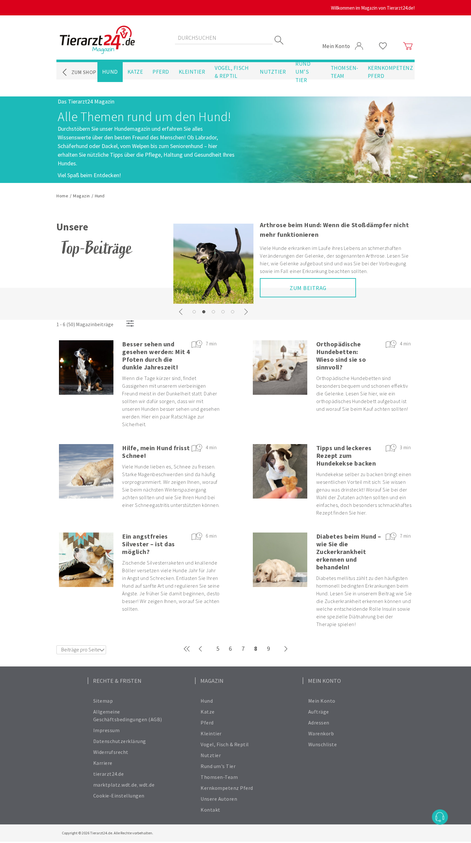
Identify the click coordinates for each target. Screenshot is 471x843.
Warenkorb (321, 733)
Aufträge (318, 711)
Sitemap (103, 701)
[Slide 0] (194, 311)
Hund (110, 71)
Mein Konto (321, 701)
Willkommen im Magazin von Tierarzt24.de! (373, 8)
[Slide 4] (232, 311)
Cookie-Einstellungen (119, 795)
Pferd (161, 71)
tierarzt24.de (108, 774)
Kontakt (210, 809)
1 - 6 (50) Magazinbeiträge (84, 324)
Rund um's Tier (302, 72)
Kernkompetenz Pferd (390, 72)
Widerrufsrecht (110, 752)
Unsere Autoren (219, 799)
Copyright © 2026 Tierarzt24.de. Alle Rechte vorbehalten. (107, 833)
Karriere (102, 763)
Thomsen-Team (345, 72)
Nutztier (273, 71)
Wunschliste (322, 744)
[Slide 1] (203, 311)
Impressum (106, 730)
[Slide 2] (213, 311)
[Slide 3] (223, 311)
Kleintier (192, 71)
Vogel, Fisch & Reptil (232, 72)
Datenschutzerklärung (119, 741)
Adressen (318, 722)
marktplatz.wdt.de (115, 784)
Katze (135, 71)
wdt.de (146, 784)
